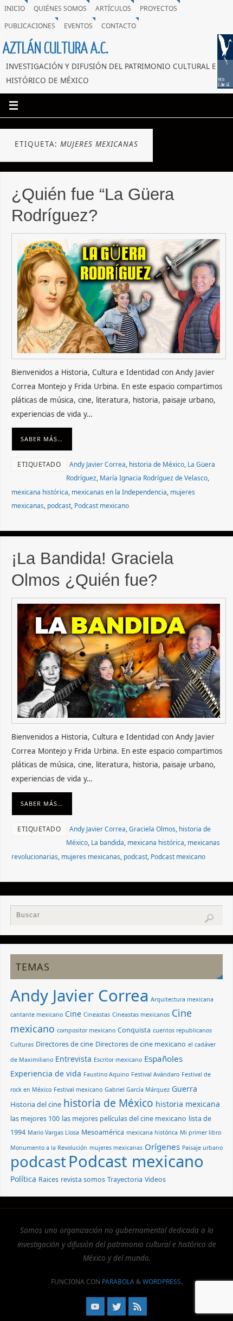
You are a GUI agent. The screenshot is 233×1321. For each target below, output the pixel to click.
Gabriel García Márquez (137, 1089)
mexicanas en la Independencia (119, 492)
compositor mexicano (86, 1030)
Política (23, 1179)
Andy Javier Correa (97, 464)
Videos (155, 1179)
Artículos (113, 8)
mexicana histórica (39, 492)
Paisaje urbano (202, 1147)
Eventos (78, 25)
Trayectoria (125, 1179)
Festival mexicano (78, 1089)
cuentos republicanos (182, 1030)
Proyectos (158, 8)
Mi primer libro (200, 1132)
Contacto (118, 25)
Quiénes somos (60, 8)
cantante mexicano (36, 1014)
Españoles (163, 1058)
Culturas (22, 1044)
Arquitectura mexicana (182, 999)
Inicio (14, 8)
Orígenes (162, 1146)
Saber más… (42, 439)
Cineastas (96, 1014)
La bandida (107, 842)
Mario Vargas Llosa (53, 1132)
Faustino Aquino (106, 1074)
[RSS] (137, 1306)
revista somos (83, 1179)
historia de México (156, 464)
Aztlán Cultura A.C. (55, 48)
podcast (59, 505)
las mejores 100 (35, 1118)
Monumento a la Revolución (48, 1147)
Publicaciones (29, 25)
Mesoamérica (102, 1132)
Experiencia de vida (45, 1073)
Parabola (118, 1281)
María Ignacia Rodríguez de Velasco (154, 478)
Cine (73, 1014)
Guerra (184, 1089)
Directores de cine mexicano (140, 1044)
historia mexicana (188, 1104)
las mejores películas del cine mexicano (124, 1118)
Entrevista (73, 1059)
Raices (48, 1179)
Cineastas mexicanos (141, 1014)
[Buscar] (209, 918)
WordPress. (163, 1281)
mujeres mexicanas (90, 856)
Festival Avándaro (155, 1074)
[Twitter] (116, 1306)
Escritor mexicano (118, 1059)
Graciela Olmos (152, 829)
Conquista (134, 1030)
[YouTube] (95, 1306)
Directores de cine (64, 1044)
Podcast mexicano (101, 505)
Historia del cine (35, 1104)
